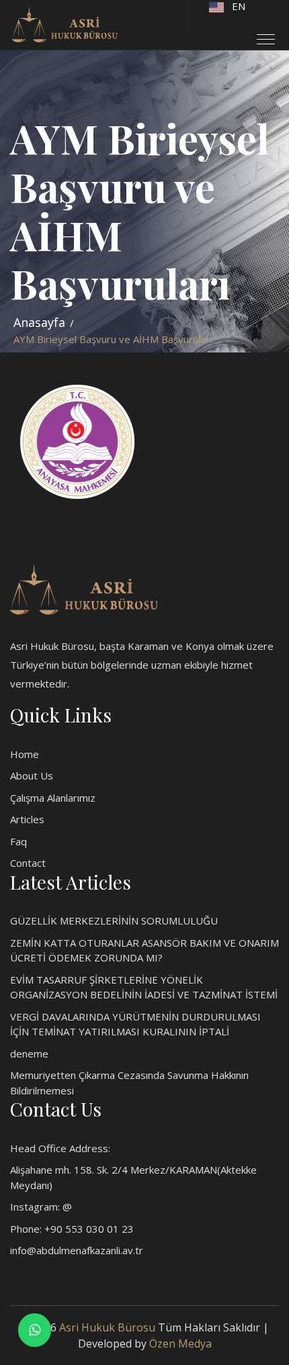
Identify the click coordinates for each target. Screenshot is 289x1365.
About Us (31, 775)
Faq (18, 841)
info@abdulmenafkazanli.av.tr (76, 1250)
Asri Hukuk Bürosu (107, 1327)
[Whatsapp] (34, 1330)
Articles (27, 819)
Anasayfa (39, 322)
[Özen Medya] (84, 588)
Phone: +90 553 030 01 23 (72, 1228)
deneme (29, 1053)
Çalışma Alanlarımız (52, 797)
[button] (260, 33)
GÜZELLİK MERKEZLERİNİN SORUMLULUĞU (114, 920)
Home (24, 754)
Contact (28, 862)
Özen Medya (180, 1343)
